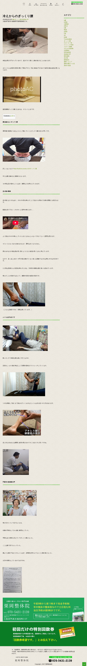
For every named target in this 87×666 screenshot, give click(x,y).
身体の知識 (67, 65)
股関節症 (66, 60)
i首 (65, 35)
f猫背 (65, 29)
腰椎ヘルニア (68, 61)
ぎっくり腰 (18, 19)
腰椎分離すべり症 (69, 63)
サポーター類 (68, 43)
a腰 (13, 19)
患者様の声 (25, 19)
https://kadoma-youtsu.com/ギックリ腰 (25, 168)
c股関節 (66, 24)
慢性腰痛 (66, 56)
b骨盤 (65, 22)
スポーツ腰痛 (68, 46)
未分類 (66, 58)
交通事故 (66, 50)
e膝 (65, 28)
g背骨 (65, 31)
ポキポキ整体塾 (68, 48)
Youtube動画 (68, 39)
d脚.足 (66, 26)
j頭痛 (65, 37)
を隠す (12, 116)
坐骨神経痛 (67, 52)
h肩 (65, 33)
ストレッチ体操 (68, 45)
